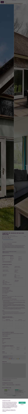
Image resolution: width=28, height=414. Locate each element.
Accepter (22, 402)
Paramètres (22, 404)
